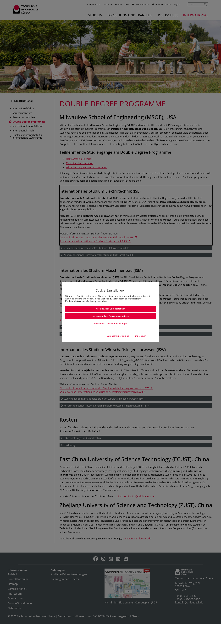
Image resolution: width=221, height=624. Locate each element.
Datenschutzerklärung (118, 336)
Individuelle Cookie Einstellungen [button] (110, 323)
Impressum (140, 336)
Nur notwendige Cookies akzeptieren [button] (110, 316)
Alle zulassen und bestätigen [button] (110, 308)
